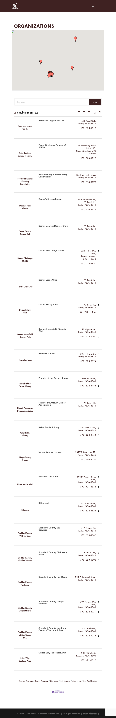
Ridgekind (44, 503)
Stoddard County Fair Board (53, 577)
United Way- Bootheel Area (52, 653)
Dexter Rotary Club (48, 304)
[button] (52, 75)
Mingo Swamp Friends (50, 452)
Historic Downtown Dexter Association (52, 404)
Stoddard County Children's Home (53, 553)
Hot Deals (54, 681)
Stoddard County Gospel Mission (51, 602)
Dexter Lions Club (48, 280)
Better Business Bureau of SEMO (52, 146)
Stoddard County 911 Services (49, 529)
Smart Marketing (91, 713)
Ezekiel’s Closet (47, 354)
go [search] (96, 101)
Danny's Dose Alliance (50, 199)
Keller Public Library (49, 427)
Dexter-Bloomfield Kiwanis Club (52, 330)
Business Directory (26, 681)
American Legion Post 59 (51, 121)
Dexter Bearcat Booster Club (53, 226)
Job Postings (65, 681)
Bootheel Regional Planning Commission (53, 176)
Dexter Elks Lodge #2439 (51, 250)
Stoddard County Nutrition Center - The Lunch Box (52, 629)
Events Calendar (41, 681)
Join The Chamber (90, 681)
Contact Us (76, 681)
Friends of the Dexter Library (53, 378)
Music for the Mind (48, 476)
